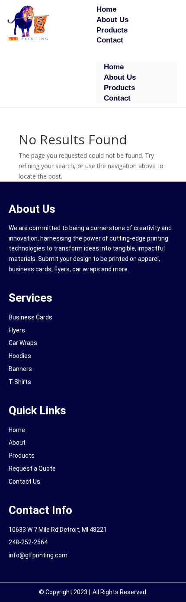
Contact (109, 40)
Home (106, 9)
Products (112, 30)
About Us (112, 20)
